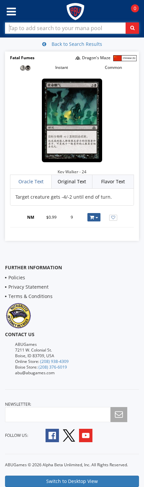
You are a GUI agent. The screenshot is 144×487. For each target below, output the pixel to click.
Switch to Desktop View (72, 481)
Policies (16, 277)
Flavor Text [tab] (113, 181)
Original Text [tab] (72, 181)
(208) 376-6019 (53, 367)
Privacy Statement (28, 287)
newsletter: (18, 404)
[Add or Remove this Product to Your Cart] (93, 217)
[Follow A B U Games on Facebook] (48, 435)
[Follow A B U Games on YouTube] (90, 435)
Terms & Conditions (30, 296)
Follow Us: (16, 435)
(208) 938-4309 (54, 361)
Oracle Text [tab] (31, 181)
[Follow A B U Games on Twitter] (69, 435)
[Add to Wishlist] (113, 218)
